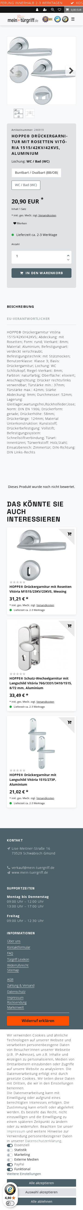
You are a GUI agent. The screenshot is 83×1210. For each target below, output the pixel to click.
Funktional (22, 1169)
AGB (10, 979)
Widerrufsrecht (18, 965)
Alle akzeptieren (41, 1183)
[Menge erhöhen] (68, 254)
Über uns (14, 941)
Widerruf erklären (38, 1020)
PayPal (19, 1164)
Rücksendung (17, 1002)
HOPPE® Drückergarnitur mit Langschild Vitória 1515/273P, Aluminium (32, 780)
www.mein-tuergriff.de (30, 872)
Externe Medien (26, 1160)
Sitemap (13, 970)
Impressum (15, 997)
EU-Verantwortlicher (28, 318)
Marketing (22, 1155)
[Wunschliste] (60, 9)
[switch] (10, 1203)
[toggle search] (52, 9)
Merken (21, 223)
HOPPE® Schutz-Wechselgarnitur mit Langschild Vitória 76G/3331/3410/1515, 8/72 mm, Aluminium (40, 683)
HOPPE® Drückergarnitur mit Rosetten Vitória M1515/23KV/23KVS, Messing (40, 589)
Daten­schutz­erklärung (43, 1141)
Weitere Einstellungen (24, 1174)
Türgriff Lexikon (18, 959)
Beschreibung (20, 306)
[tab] (41, 307)
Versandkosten (47, 215)
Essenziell (22, 1145)
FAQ (10, 953)
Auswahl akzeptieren (41, 1192)
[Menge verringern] (68, 260)
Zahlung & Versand (20, 985)
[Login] (37, 9)
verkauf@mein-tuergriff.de (33, 867)
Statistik (20, 1150)
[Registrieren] (45, 9)
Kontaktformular (18, 947)
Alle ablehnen (41, 1201)
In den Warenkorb (43, 273)
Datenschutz (16, 991)
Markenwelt (15, 1007)
